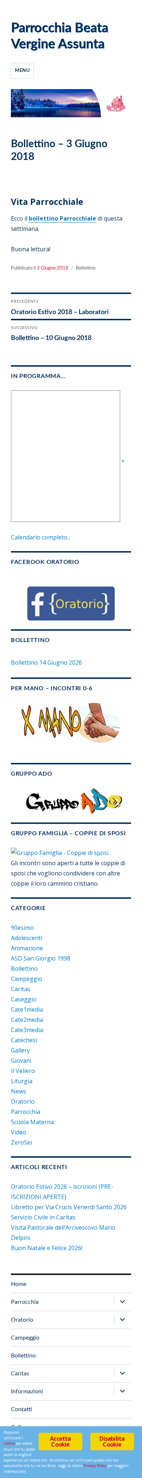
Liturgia (21, 1081)
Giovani (21, 1061)
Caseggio (23, 999)
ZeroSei (21, 1142)
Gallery (20, 1050)
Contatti (21, 1409)
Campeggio (26, 979)
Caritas (20, 989)
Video (18, 1132)
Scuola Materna (32, 1122)
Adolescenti (26, 938)
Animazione (27, 948)
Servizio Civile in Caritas (43, 1217)
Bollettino (85, 268)
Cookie (9, 1443)
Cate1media (27, 1009)
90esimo (22, 928)
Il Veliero (23, 1071)
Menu (22, 70)
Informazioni (27, 1391)
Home (18, 1284)
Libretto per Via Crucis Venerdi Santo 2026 (69, 1207)
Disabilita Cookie (112, 1441)
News (18, 1091)
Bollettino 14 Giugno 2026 (46, 662)
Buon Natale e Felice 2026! (46, 1248)
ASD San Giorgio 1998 (40, 958)
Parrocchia (25, 1112)
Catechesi (24, 1040)
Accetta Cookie (60, 1441)
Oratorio (23, 1101)
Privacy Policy (95, 1465)
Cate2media (27, 1020)
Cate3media (27, 1030)
